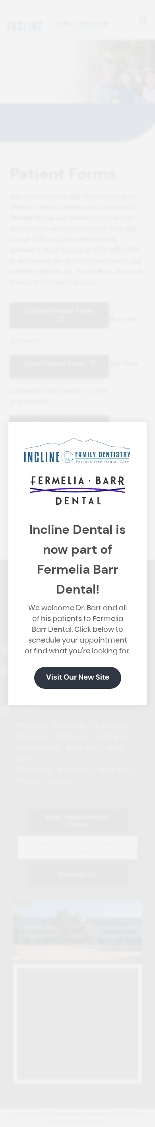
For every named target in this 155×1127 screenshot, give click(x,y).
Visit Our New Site (77, 677)
